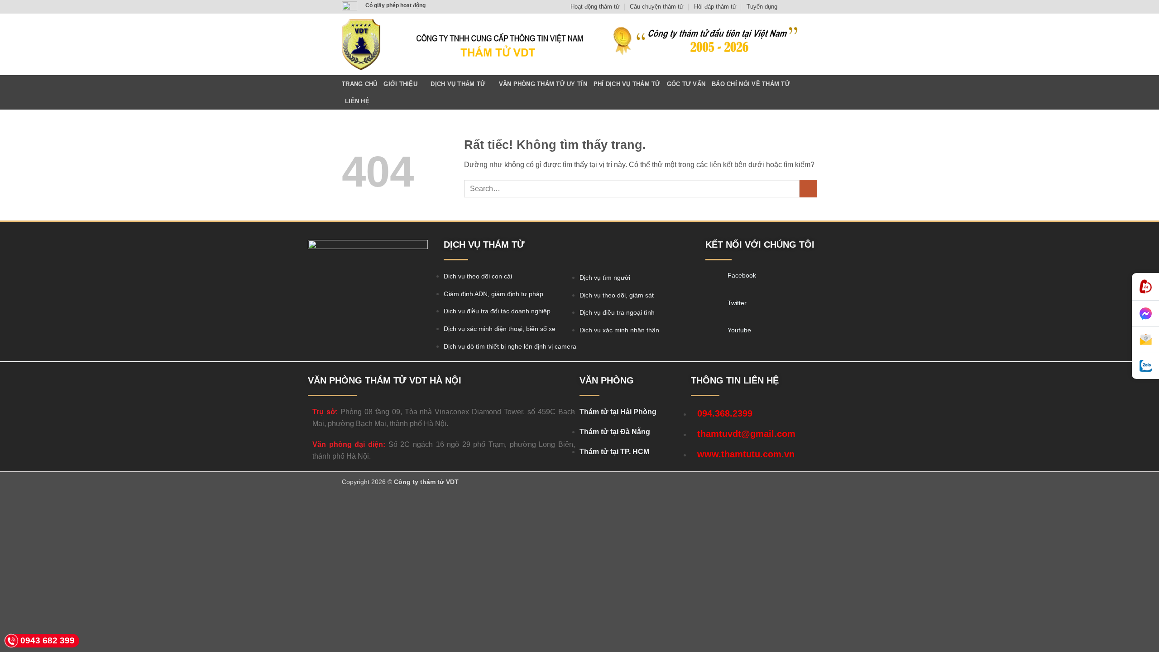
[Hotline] (1145, 287)
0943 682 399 (47, 640)
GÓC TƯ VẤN (686, 84)
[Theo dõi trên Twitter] (804, 7)
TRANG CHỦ (359, 84)
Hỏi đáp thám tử (715, 6)
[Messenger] (1145, 314)
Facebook (742, 275)
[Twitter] (713, 305)
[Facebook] (713, 278)
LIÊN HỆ (357, 101)
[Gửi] (808, 188)
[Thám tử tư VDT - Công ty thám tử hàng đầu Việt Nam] (361, 44)
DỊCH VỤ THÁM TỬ (458, 84)
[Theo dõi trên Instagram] (795, 7)
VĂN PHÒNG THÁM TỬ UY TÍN (543, 84)
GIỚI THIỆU (400, 84)
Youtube (739, 330)
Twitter (737, 303)
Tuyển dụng (762, 6)
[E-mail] (1145, 340)
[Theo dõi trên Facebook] (787, 7)
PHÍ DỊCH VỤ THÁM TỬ (627, 84)
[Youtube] (713, 332)
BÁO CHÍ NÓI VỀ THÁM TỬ (751, 84)
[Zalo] (1145, 366)
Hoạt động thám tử (595, 6)
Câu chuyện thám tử (657, 6)
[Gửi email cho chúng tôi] (812, 7)
